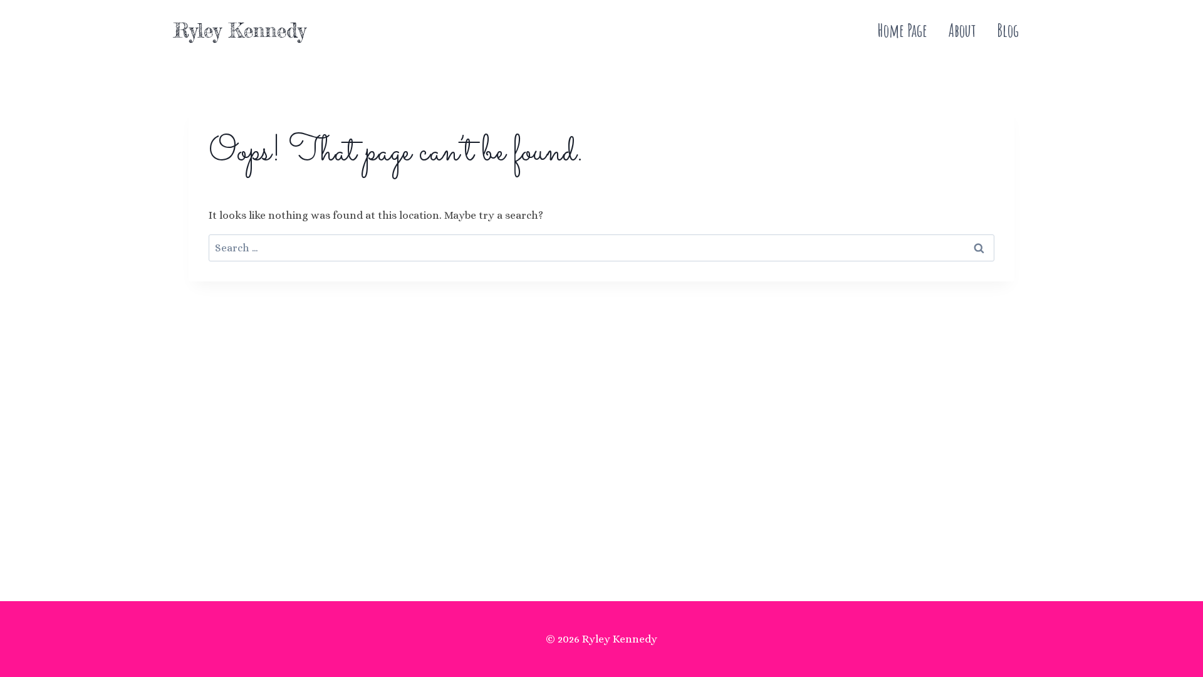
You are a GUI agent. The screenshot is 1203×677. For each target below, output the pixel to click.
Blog (1008, 30)
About (962, 30)
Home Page (902, 30)
